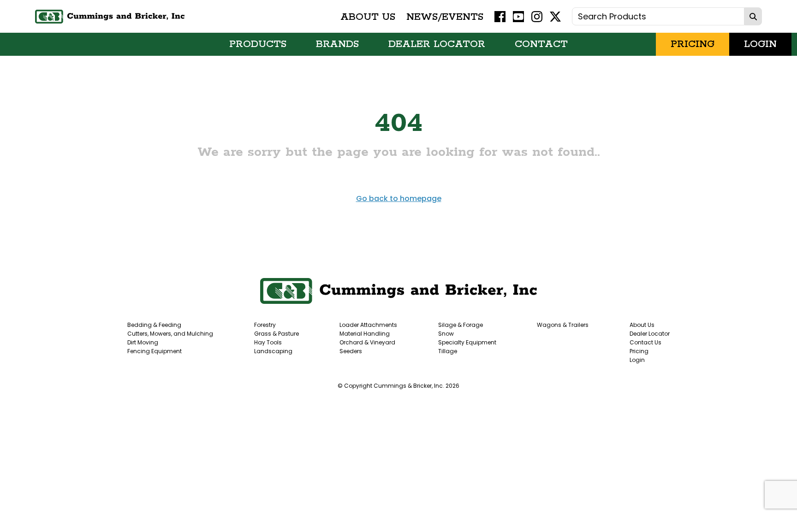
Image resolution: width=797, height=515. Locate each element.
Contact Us (645, 342)
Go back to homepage (398, 198)
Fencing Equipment (154, 351)
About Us (367, 17)
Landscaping (273, 351)
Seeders (350, 351)
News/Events (444, 17)
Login (760, 44)
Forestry (265, 325)
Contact (541, 44)
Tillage (447, 351)
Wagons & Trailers (563, 325)
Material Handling (364, 333)
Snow (446, 333)
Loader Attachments (368, 325)
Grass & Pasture (276, 333)
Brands (337, 44)
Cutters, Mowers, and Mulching (170, 333)
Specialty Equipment (467, 342)
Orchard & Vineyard (367, 342)
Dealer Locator (436, 44)
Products (257, 44)
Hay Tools (268, 342)
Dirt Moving (142, 342)
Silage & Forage (460, 325)
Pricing (692, 44)
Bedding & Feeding (154, 325)
